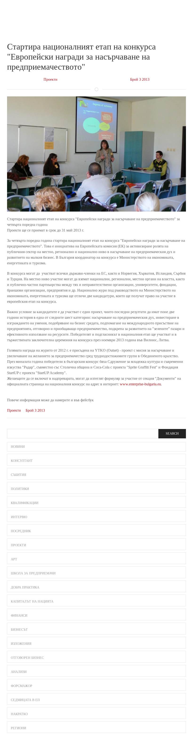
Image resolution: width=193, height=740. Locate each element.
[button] (184, 9)
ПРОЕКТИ (18, 545)
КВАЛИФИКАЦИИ (24, 503)
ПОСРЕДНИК (21, 531)
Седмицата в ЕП (25, 700)
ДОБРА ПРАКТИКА (25, 587)
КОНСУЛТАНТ (22, 461)
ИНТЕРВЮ (19, 517)
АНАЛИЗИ (19, 672)
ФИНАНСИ (19, 615)
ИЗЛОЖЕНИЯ (21, 643)
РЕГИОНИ (18, 728)
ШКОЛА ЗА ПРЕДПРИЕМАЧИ (33, 573)
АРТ (14, 559)
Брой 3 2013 (139, 79)
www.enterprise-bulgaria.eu (140, 384)
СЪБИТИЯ (18, 475)
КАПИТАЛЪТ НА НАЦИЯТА (32, 601)
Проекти (50, 79)
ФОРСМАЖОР (21, 686)
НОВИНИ (18, 446)
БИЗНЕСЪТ (19, 629)
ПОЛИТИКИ (20, 489)
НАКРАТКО (19, 714)
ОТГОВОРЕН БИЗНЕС (27, 658)
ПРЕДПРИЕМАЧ (16, 13)
